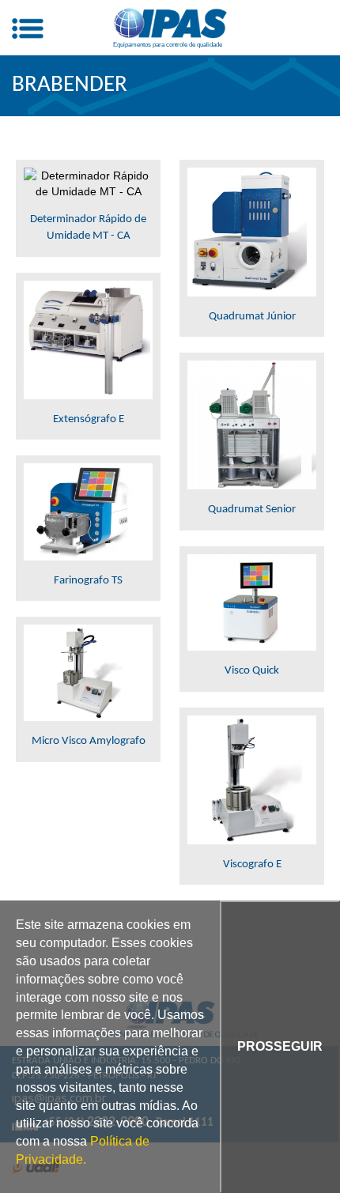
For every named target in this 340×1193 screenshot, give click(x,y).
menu (27, 28)
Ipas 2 (170, 24)
